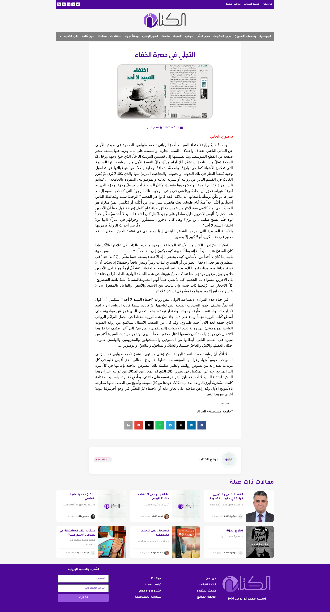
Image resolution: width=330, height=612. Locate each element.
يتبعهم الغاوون (245, 36)
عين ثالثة (88, 36)
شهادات (115, 36)
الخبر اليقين (150, 36)
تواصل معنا (233, 4)
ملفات (165, 36)
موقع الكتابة (208, 459)
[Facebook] (78, 4)
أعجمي (189, 36)
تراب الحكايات (222, 36)
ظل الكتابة (71, 36)
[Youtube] (68, 4)
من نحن (267, 4)
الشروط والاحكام (150, 591)
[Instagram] (64, 4)
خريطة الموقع (206, 597)
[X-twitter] (73, 4)
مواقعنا (156, 578)
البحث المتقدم (206, 591)
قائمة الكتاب (251, 4)
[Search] (59, 4)
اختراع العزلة (234, 531)
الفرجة (177, 36)
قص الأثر (204, 36)
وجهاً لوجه (132, 36)
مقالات (102, 36)
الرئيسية (265, 36)
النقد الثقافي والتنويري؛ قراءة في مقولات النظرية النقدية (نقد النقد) (226, 499)
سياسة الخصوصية (148, 597)
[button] (201, 425)
